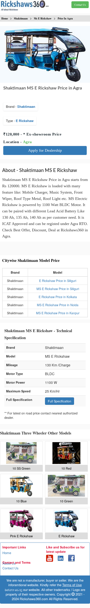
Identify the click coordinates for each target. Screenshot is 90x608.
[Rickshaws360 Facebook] (71, 557)
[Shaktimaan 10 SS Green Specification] (21, 453)
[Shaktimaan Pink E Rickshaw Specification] (21, 521)
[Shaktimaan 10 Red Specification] (66, 453)
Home (6, 552)
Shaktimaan (26, 106)
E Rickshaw (25, 120)
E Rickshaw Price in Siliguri (57, 280)
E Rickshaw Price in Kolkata (58, 297)
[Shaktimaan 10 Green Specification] (66, 486)
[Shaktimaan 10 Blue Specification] (21, 486)
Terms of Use (12, 578)
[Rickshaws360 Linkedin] (60, 557)
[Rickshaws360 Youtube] (49, 557)
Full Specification (59, 401)
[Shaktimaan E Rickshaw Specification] (66, 521)
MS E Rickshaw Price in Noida (57, 305)
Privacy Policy (12, 589)
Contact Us (10, 568)
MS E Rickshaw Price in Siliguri (57, 289)
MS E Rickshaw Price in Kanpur (58, 313)
